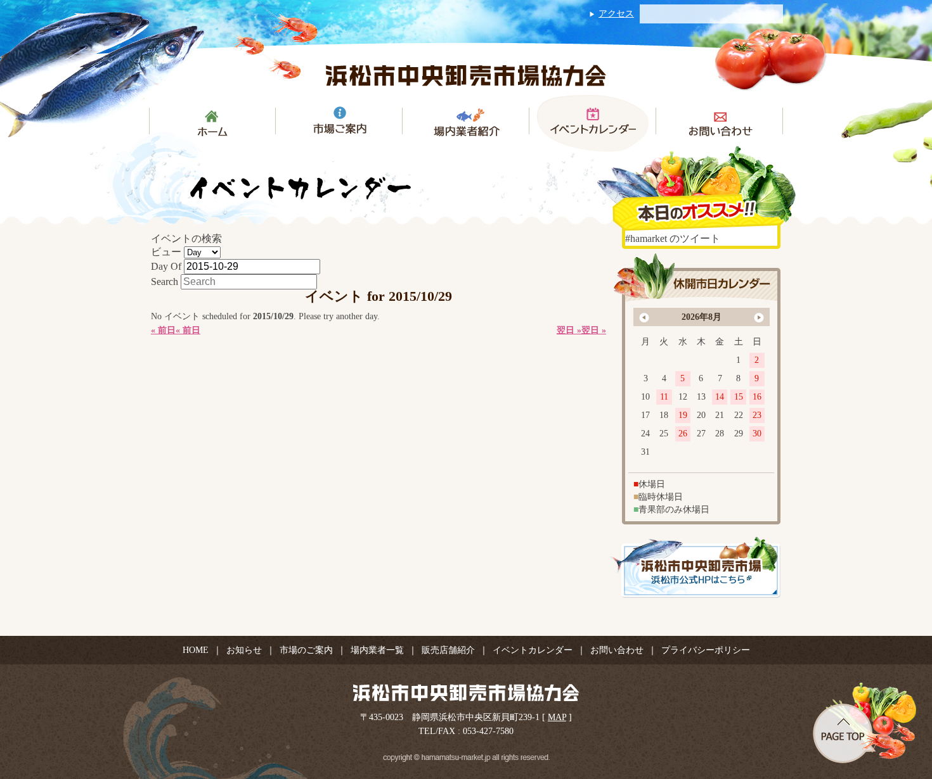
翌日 (593, 330)
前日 (163, 330)
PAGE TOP (864, 723)
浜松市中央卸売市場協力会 (466, 75)
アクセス (616, 13)
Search (164, 281)
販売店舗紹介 (448, 650)
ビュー (166, 251)
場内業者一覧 (377, 650)
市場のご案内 (306, 650)
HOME (196, 650)
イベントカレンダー (533, 650)
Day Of (166, 266)
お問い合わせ (617, 650)
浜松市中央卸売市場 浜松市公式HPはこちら (694, 567)
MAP (557, 717)
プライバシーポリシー (705, 650)
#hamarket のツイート (672, 238)
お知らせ (244, 650)
